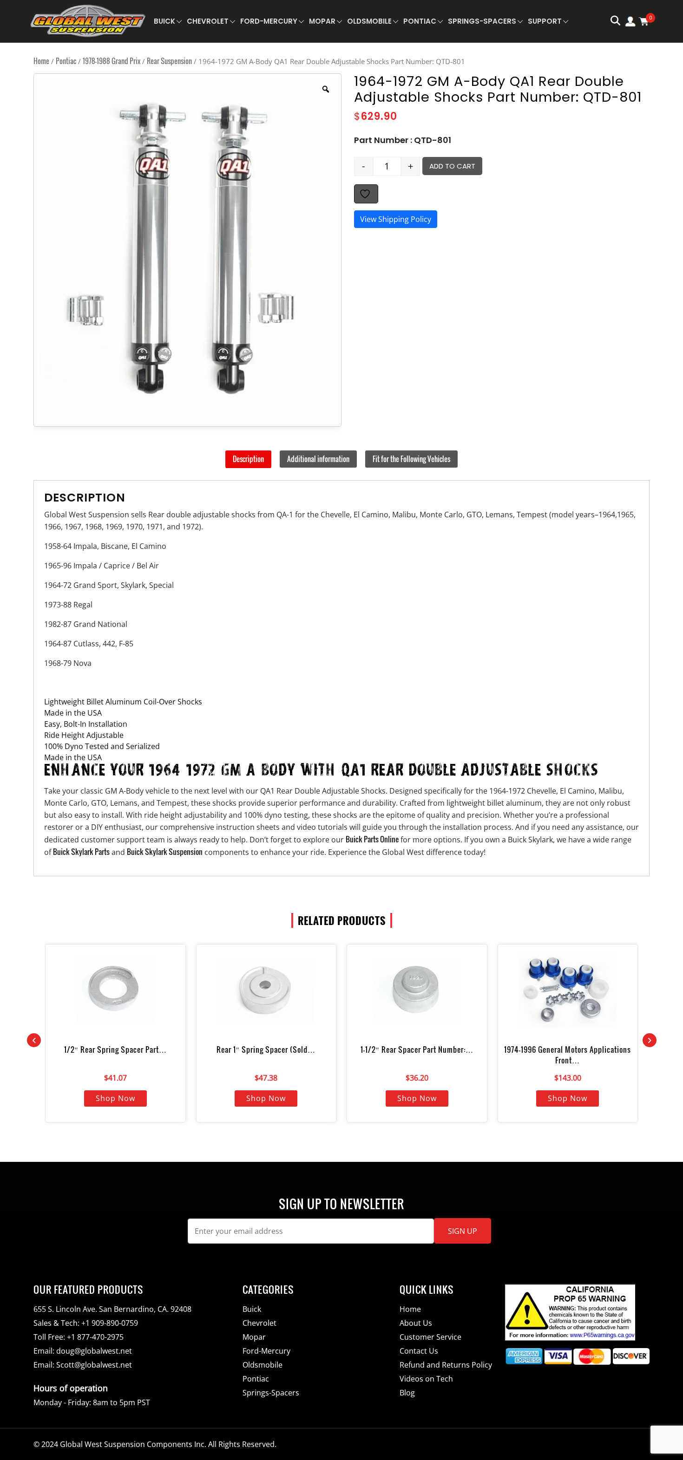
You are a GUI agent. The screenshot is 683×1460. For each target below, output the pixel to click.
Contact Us (419, 1351)
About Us (416, 1323)
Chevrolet (208, 21)
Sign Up (462, 1231)
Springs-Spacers (482, 21)
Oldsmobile (369, 21)
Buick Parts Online (372, 839)
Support (545, 21)
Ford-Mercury (268, 21)
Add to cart (452, 166)
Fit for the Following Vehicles (411, 459)
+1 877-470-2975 (95, 1337)
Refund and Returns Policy (446, 1365)
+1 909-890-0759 (109, 1323)
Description (248, 459)
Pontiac (419, 21)
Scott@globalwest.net (94, 1365)
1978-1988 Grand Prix (111, 61)
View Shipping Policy (395, 219)
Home (41, 61)
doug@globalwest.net (94, 1351)
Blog (407, 1393)
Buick (164, 21)
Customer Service (430, 1337)
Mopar (322, 21)
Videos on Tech (426, 1379)
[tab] (248, 459)
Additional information (318, 459)
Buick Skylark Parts (81, 851)
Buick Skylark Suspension (165, 851)
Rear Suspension (169, 61)
